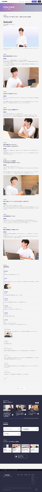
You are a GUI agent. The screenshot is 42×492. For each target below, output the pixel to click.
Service (23, 1)
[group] (8, 411)
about (20, 1)
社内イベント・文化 (34, 481)
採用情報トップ (33, 476)
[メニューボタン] (39, 1)
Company (25, 474)
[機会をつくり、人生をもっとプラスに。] (7, 475)
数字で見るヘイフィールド (34, 477)
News (29, 1)
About (18, 474)
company (26, 1)
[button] (36, 403)
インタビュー (33, 482)
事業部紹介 (33, 478)
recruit (34, 1)
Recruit (33, 474)
